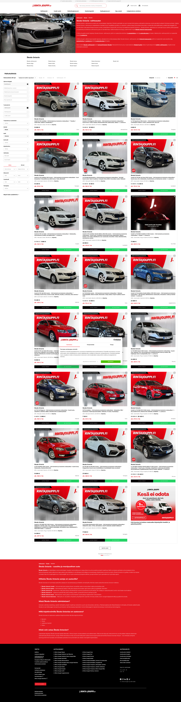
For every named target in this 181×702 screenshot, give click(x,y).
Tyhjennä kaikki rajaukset (28, 78)
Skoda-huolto (138, 45)
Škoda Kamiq (51, 65)
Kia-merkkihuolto (124, 660)
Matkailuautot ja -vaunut (10, 88)
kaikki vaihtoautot (161, 45)
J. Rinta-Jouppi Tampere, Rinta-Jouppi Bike (93, 668)
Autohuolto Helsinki (125, 652)
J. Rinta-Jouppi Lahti (59, 671)
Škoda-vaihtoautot (32, 61)
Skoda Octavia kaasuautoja (143, 29)
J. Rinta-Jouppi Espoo (59, 652)
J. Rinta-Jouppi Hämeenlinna (61, 660)
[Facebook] (120, 679)
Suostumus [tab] (69, 344)
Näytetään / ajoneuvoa (105, 553)
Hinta (9, 165)
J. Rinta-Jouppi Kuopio (59, 668)
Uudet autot (7, 115)
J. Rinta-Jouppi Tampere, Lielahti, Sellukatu (93, 666)
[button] (11, 194)
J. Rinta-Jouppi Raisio (87, 658)
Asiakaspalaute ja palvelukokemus (39, 657)
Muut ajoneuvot (8, 99)
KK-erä (22, 165)
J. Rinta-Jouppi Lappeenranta (61, 673)
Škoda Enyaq (51, 61)
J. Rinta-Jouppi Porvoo (88, 656)
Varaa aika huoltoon (125, 662)
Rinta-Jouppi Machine (40, 678)
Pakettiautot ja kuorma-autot (11, 92)
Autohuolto (124, 649)
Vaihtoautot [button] (62, 78)
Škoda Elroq (30, 65)
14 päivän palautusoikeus (41, 662)
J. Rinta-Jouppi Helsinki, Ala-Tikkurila (63, 654)
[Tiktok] (129, 679)
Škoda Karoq (73, 61)
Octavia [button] (51, 78)
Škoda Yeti (116, 61)
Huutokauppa (38, 676)
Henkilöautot (7, 84)
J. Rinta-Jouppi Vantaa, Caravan (90, 671)
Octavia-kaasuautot (145, 39)
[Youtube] (127, 679)
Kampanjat (37, 668)
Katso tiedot (45, 134)
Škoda (85, 17)
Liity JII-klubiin (39, 684)
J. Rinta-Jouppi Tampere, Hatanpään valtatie (94, 664)
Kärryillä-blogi (38, 672)
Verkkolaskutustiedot (40, 664)
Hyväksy (111, 361)
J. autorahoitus (131, 33)
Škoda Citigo (30, 63)
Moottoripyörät (8, 96)
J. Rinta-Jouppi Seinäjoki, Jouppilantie (92, 662)
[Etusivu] (42, 6)
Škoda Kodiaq (73, 63)
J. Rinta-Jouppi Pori (87, 654)
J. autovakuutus (144, 33)
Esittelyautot (7, 111)
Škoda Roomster (96, 61)
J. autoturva (83, 35)
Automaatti (7, 159)
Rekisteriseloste (39, 691)
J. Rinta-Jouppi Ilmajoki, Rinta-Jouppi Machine (66, 662)
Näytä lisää (105, 548)
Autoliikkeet (58, 649)
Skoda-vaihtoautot (89, 45)
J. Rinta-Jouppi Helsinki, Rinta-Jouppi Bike (65, 656)
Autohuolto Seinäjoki (125, 656)
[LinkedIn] (125, 679)
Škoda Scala (95, 63)
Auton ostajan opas (40, 674)
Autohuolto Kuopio (125, 654)
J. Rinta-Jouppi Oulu (87, 652)
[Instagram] (123, 679)
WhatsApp (68, 134)
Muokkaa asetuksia (89, 361)
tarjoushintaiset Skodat (105, 45)
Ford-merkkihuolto (125, 658)
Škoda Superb (95, 65)
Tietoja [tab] (111, 344)
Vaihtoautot (79, 17)
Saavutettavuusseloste (40, 695)
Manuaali (6, 155)
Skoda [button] (42, 78)
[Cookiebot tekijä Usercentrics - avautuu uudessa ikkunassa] (114, 340)
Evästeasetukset (39, 693)
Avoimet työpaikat (39, 654)
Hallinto (37, 652)
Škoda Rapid (73, 65)
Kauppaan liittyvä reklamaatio (42, 659)
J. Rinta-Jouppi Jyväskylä (60, 664)
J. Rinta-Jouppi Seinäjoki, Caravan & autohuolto (94, 660)
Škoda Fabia (51, 63)
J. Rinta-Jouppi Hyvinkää (60, 658)
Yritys (37, 649)
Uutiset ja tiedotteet (40, 670)
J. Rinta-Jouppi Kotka (59, 666)
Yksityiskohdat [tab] (90, 344)
